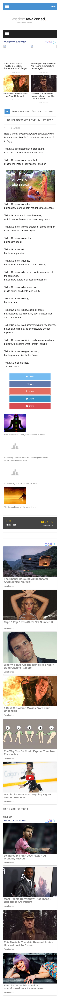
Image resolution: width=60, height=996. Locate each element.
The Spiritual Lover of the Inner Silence (20, 507)
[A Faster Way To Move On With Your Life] (27, 472)
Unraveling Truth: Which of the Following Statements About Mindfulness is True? (26, 459)
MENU (53, 7)
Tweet (31, 376)
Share (30, 384)
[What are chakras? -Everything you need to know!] (27, 423)
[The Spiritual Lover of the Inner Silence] (27, 495)
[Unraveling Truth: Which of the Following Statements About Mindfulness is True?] (27, 446)
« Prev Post (11, 525)
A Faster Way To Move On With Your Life (20, 484)
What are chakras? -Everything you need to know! (24, 435)
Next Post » (48, 525)
